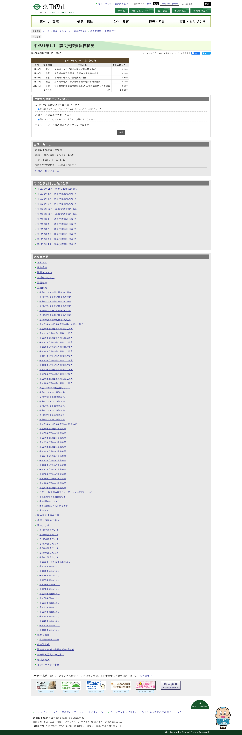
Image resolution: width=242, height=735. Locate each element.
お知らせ (42, 262)
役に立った (45, 119)
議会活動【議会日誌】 (49, 515)
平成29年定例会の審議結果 (52, 433)
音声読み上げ (121, 4)
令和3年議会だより (48, 553)
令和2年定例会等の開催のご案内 (55, 320)
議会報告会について (49, 501)
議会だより (43, 525)
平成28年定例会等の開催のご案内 (56, 338)
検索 (207, 4)
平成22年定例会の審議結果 (52, 465)
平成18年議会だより (49, 621)
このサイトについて (46, 712)
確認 (121, 132)
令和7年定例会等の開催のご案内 (55, 297)
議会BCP (43, 510)
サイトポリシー (97, 712)
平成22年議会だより (49, 603)
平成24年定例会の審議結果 (52, 456)
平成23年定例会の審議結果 (52, 460)
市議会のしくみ (45, 277)
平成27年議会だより (49, 580)
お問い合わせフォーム (47, 171)
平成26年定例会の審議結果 (52, 447)
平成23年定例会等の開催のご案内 (56, 361)
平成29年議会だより (49, 571)
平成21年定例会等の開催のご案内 (56, 370)
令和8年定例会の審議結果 (52, 392)
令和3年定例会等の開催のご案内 (55, 315)
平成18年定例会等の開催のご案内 (56, 383)
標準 (149, 4)
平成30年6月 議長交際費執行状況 (56, 234)
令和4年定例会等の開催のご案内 (55, 311)
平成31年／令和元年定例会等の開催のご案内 (61, 324)
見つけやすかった (48, 109)
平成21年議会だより (49, 607)
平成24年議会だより (49, 594)
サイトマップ (105, 4)
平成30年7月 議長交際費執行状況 (56, 229)
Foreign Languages (169, 4)
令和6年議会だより (48, 539)
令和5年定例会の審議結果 (52, 406)
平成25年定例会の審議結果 (52, 451)
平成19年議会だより (49, 616)
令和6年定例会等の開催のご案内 (55, 301)
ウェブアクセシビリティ (124, 712)
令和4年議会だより (48, 548)
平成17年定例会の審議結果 (52, 488)
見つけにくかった (93, 109)
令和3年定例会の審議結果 (52, 415)
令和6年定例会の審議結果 (52, 401)
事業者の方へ (200, 10)
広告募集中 (146, 676)
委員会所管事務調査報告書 (52, 497)
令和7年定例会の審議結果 (52, 397)
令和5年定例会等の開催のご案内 (55, 306)
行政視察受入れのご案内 (50, 654)
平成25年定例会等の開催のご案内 (56, 351)
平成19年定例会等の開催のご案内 (56, 379)
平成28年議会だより (49, 575)
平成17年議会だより (49, 626)
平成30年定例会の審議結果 (52, 429)
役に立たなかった (87, 119)
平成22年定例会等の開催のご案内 (56, 365)
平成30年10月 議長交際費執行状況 (57, 214)
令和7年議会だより (48, 535)
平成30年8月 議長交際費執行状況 (56, 224)
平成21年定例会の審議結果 (52, 469)
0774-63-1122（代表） (51, 722)
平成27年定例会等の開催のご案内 (56, 342)
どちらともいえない (71, 109)
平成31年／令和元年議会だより (55, 562)
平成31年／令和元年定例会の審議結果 (58, 424)
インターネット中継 (48, 664)
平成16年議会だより (49, 630)
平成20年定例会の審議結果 (52, 474)
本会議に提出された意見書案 (53, 506)
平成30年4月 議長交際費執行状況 (56, 244)
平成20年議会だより (49, 612)
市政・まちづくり (62, 31)
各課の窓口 (180, 10)
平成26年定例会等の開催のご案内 (56, 347)
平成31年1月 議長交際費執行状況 (56, 204)
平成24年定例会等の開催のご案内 (56, 356)
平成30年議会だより (49, 566)
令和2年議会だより (48, 557)
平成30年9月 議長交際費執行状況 (56, 219)
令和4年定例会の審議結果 (52, 410)
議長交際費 (95, 31)
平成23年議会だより (49, 598)
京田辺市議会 (80, 31)
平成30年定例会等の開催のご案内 (56, 329)
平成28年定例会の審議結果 (52, 438)
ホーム (121, 10)
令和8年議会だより (48, 530)
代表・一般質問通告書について (54, 388)
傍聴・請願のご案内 (48, 520)
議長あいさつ (44, 272)
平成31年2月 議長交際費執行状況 (56, 199)
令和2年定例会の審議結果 (52, 420)
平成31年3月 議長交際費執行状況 (56, 194)
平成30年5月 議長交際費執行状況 (56, 239)
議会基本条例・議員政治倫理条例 (55, 649)
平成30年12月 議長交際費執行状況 (57, 209)
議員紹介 (42, 282)
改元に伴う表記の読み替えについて (162, 712)
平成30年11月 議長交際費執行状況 (57, 189)
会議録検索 (43, 659)
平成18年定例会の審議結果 (52, 483)
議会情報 (42, 287)
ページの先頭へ (200, 706)
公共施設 (163, 10)
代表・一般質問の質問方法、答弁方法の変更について (65, 492)
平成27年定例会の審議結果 (52, 442)
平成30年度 (110, 31)
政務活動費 (43, 644)
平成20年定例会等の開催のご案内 (56, 374)
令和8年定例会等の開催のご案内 (55, 292)
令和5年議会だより (48, 544)
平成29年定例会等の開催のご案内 (56, 333)
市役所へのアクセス (73, 712)
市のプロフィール (141, 10)
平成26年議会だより (49, 585)
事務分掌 (42, 267)
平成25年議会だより (49, 589)
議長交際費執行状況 (49, 640)
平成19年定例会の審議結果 (52, 479)
